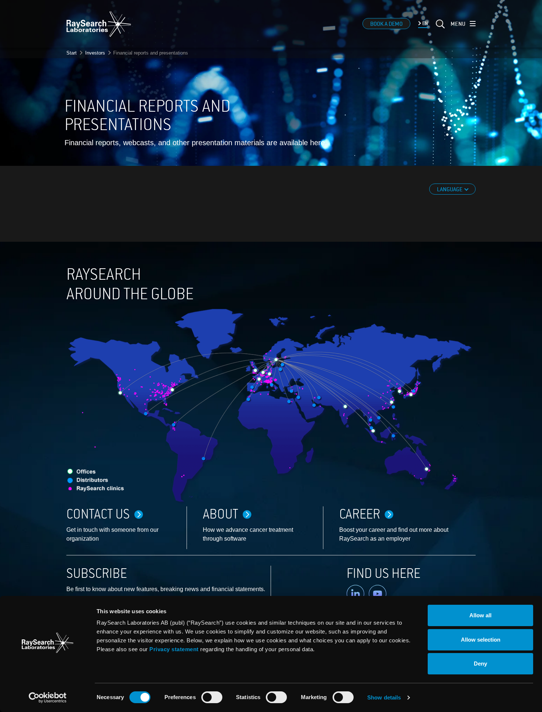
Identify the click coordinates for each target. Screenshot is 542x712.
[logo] (98, 24)
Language (450, 189)
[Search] (439, 28)
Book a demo (386, 24)
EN (424, 23)
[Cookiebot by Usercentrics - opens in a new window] (47, 697)
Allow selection (480, 639)
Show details (384, 697)
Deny (480, 663)
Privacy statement (174, 649)
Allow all (480, 615)
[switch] (211, 697)
